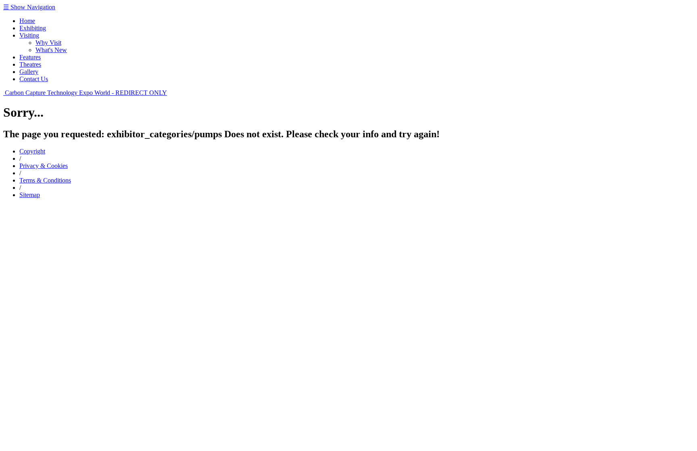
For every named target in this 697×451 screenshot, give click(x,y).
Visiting (29, 35)
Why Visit (48, 42)
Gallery (28, 71)
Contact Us (33, 79)
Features (30, 57)
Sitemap (29, 194)
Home (27, 20)
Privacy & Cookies (43, 165)
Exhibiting (32, 28)
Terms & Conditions (45, 180)
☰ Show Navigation (29, 7)
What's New (51, 49)
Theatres (30, 64)
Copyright (32, 151)
